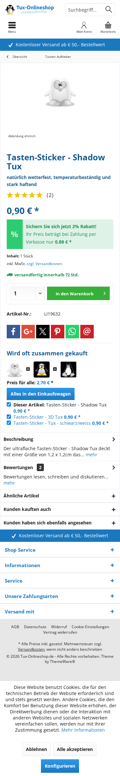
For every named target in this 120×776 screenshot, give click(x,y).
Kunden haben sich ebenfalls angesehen (48, 523)
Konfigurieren (60, 766)
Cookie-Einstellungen (90, 626)
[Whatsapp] (72, 331)
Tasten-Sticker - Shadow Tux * (60, 408)
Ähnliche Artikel (21, 496)
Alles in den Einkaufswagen (41, 394)
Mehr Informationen (83, 730)
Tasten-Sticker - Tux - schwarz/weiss (52, 423)
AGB (15, 626)
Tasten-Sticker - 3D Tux (38, 417)
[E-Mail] (87, 331)
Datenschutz (35, 626)
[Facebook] (13, 331)
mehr (90, 454)
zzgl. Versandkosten (44, 263)
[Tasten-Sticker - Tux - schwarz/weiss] (68, 369)
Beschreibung (18, 439)
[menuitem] (108, 27)
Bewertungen (18, 467)
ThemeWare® (62, 661)
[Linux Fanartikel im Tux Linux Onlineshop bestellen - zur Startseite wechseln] (30, 9)
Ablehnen (36, 749)
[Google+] (28, 331)
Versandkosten (31, 649)
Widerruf (59, 626)
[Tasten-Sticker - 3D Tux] (42, 369)
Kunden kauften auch (27, 509)
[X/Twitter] (43, 331)
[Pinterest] (57, 331)
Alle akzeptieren (75, 749)
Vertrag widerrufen (60, 632)
